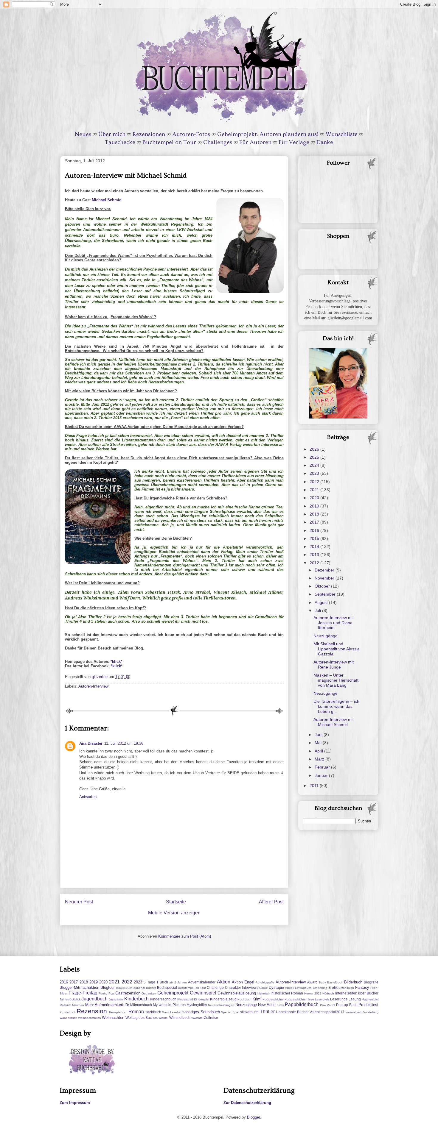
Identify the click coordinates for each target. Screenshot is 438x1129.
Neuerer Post (79, 901)
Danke (324, 142)
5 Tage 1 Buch (156, 982)
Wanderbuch (68, 1017)
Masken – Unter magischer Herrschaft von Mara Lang (335, 680)
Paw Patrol (327, 1005)
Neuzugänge (325, 635)
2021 (315, 489)
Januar (322, 775)
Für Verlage (294, 142)
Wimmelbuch (179, 1017)
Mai (319, 742)
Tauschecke (120, 142)
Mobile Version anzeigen (174, 912)
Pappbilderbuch (302, 1004)
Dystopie (276, 987)
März (320, 759)
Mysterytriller (197, 1005)
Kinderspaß (185, 999)
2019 (315, 506)
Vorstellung (370, 1012)
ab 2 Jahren (178, 982)
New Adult (266, 1004)
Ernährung (320, 987)
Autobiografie (265, 982)
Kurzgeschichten (296, 999)
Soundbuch (210, 1012)
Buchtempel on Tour (169, 142)
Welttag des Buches (141, 1017)
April (319, 751)
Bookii (120, 987)
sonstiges (190, 1012)
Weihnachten (113, 1017)
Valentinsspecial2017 (327, 1012)
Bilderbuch (353, 982)
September (326, 594)
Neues (83, 134)
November (325, 578)
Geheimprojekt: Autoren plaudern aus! (268, 134)
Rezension (92, 1011)
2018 (315, 514)
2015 (315, 538)
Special (226, 1012)
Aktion (223, 981)
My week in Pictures (169, 1005)
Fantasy (362, 987)
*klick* (116, 661)
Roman (136, 1011)
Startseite (176, 901)
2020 (315, 497)
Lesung (355, 999)
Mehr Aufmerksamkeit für (107, 1004)
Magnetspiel (370, 999)
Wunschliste (342, 134)
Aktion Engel (243, 982)
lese (311, 999)
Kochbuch (244, 999)
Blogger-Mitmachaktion (79, 987)
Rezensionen (149, 134)
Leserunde (339, 999)
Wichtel (163, 1017)
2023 (315, 473)
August (322, 602)
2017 (315, 522)
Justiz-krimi (116, 999)
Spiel (235, 1012)
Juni (319, 734)
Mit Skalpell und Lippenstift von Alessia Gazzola (336, 648)
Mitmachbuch (141, 1005)
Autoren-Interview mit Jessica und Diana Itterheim (333, 622)
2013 (315, 554)
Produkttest (368, 1004)
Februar (323, 767)
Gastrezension (127, 993)
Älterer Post (271, 901)
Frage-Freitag (83, 992)
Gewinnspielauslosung (237, 993)
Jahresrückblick (70, 999)
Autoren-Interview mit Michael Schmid (333, 722)
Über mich (111, 134)
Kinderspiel (201, 999)
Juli (318, 610)
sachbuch (153, 1012)
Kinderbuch (136, 998)
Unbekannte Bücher (292, 1012)
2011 (315, 785)
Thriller (267, 1011)
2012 (315, 562)
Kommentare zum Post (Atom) (184, 936)
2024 (315, 465)
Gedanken (149, 993)
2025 (315, 457)
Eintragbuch (303, 987)
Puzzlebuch (68, 1012)
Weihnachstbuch (89, 1017)
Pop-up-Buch (347, 1005)
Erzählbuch (346, 987)
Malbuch (65, 1005)
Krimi (256, 999)
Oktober (323, 586)
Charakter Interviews (241, 987)
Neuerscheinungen (221, 1005)
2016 (315, 530)
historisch (263, 993)
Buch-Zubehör (135, 987)
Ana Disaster (90, 743)
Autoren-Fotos (191, 134)
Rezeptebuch (118, 1012)
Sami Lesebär (171, 1012)
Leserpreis (322, 999)
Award (312, 982)
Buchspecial (167, 987)
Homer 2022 (312, 993)
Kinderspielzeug (223, 999)
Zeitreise (211, 1017)
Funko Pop (106, 993)
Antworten (88, 796)
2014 (315, 546)
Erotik (333, 987)
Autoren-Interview (93, 686)
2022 (315, 481)
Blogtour (107, 987)
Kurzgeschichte (273, 999)
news (280, 1005)
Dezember (325, 570)
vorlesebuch (354, 1012)
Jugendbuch (94, 998)
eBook (289, 987)
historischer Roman (287, 993)
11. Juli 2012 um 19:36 (123, 743)
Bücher (151, 987)
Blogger (253, 1117)
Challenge (215, 987)
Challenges (217, 142)
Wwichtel (197, 1017)
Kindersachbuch (163, 999)
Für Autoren (255, 142)
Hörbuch (328, 993)
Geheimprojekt (172, 992)
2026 (315, 449)
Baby (322, 982)
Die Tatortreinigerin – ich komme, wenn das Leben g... (336, 706)
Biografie (371, 982)
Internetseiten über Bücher (356, 993)
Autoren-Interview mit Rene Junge (333, 664)
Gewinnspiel (203, 992)
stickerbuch (249, 1012)
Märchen (78, 1005)
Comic (263, 987)
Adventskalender (201, 982)
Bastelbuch (335, 982)
